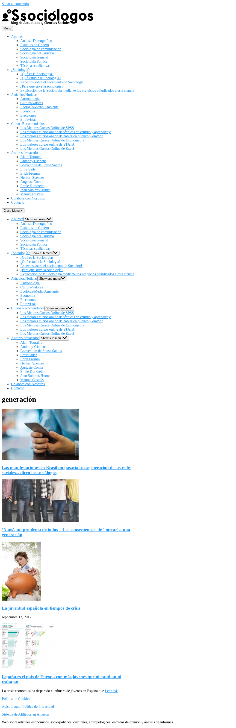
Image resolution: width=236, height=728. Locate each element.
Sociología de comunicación (40, 49)
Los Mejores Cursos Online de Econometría (52, 140)
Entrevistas (28, 119)
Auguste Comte (31, 182)
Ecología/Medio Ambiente (39, 107)
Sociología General (34, 57)
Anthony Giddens (33, 161)
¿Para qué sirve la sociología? (41, 86)
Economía (27, 111)
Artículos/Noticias (24, 95)
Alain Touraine (31, 157)
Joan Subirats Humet (35, 190)
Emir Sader (28, 169)
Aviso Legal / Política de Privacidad (28, 706)
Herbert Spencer (32, 177)
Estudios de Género (34, 45)
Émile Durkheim (32, 186)
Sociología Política (33, 61)
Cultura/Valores (31, 103)
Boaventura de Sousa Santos (41, 165)
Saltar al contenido (15, 4)
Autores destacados (25, 153)
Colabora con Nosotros (28, 198)
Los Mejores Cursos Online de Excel (47, 148)
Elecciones (28, 115)
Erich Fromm (30, 173)
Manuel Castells (32, 194)
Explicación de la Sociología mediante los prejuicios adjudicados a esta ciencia (77, 90)
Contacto (17, 202)
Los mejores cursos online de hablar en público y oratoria (61, 136)
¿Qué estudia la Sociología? (40, 78)
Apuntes (17, 36)
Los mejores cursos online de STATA (47, 144)
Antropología (30, 99)
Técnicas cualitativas (35, 66)
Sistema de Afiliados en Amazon (25, 714)
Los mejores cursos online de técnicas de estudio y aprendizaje (65, 132)
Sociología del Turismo (37, 53)
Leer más (111, 691)
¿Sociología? (20, 70)
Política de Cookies (16, 699)
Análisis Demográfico (36, 41)
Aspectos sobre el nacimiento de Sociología (51, 82)
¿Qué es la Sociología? (36, 74)
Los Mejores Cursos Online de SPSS (47, 128)
